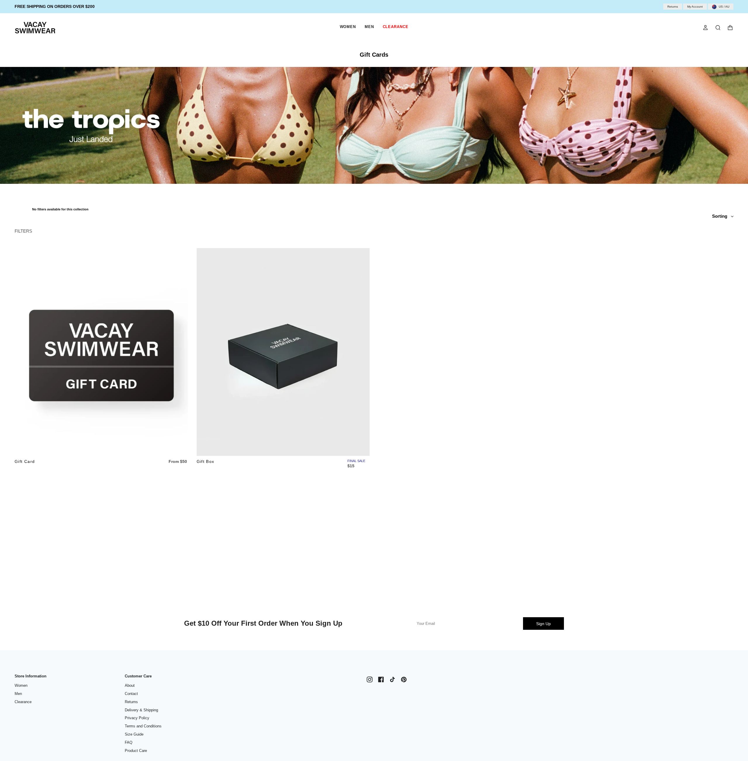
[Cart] (730, 27)
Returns (672, 6)
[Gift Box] (283, 352)
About (130, 685)
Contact (131, 693)
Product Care (136, 750)
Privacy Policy (137, 718)
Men (18, 693)
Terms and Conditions (143, 726)
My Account (695, 6)
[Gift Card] (101, 352)
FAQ (128, 742)
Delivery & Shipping (141, 710)
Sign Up (543, 623)
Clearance (23, 702)
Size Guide (134, 734)
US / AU (724, 6)
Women (21, 685)
